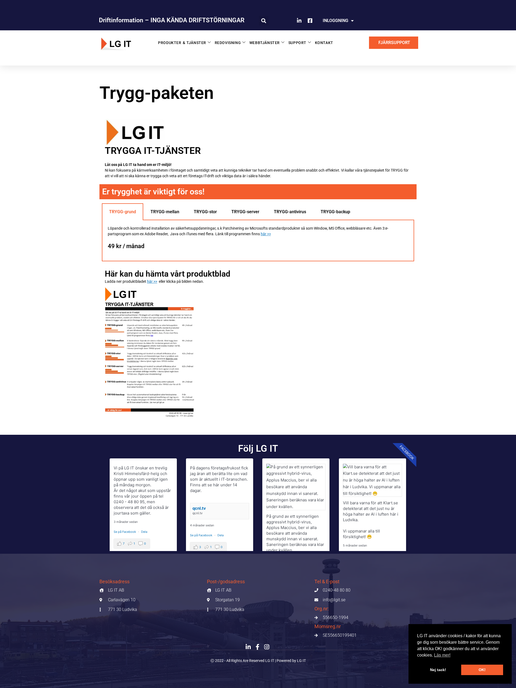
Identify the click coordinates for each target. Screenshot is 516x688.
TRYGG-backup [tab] (335, 211)
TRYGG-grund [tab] (122, 211)
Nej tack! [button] (438, 670)
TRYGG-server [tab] (245, 211)
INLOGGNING (335, 20)
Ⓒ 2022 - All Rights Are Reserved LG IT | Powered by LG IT (258, 660)
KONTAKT (324, 43)
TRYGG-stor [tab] (205, 211)
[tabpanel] (258, 240)
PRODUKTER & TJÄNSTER (182, 43)
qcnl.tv (199, 508)
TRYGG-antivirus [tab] (290, 211)
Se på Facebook (125, 532)
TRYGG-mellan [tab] (164, 211)
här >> (266, 234)
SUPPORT (297, 43)
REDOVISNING (228, 43)
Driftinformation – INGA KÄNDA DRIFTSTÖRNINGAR (172, 20)
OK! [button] (482, 670)
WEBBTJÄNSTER (264, 43)
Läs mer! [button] (442, 655)
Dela (144, 532)
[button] (263, 21)
